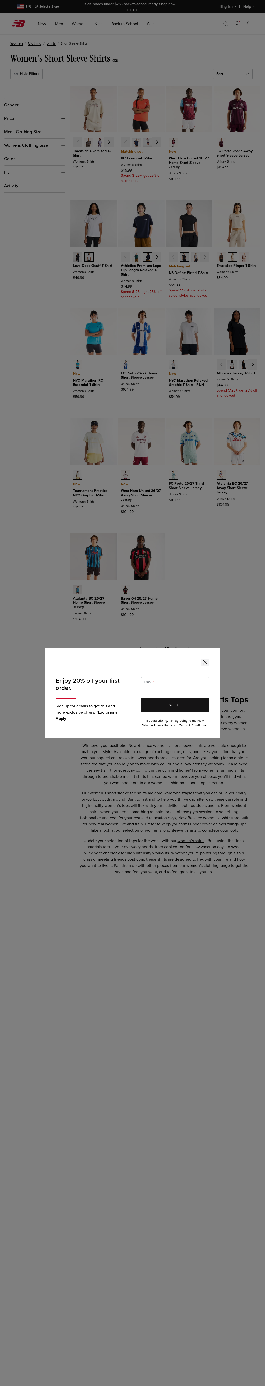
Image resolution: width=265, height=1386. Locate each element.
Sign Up (175, 705)
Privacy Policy (163, 725)
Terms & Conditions (193, 725)
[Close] (205, 662)
